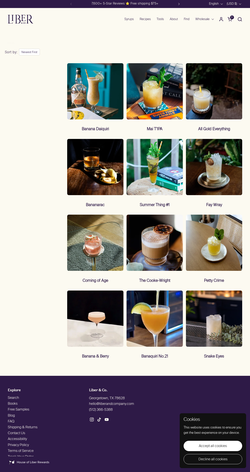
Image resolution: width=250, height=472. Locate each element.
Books (13, 404)
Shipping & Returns (23, 427)
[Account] (221, 19)
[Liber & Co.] (20, 19)
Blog (11, 416)
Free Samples (18, 410)
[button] (239, 19)
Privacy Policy (18, 445)
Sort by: (11, 52)
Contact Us (16, 433)
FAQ (11, 422)
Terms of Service (21, 451)
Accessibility (17, 439)
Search (13, 398)
